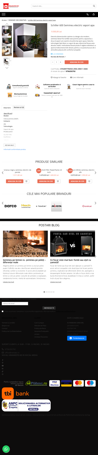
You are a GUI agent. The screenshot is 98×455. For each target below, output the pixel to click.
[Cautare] (94, 6)
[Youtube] (2, 366)
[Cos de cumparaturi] (93, 14)
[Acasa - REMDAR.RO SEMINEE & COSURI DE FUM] (14, 6)
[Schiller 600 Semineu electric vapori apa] (30, 40)
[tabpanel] (30, 40)
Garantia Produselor (41, 331)
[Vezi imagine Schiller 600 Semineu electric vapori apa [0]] (7, 31)
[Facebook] (2, 360)
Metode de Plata (40, 326)
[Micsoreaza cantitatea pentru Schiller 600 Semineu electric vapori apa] (52, 62)
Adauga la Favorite (59, 77)
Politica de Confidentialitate (65, 311)
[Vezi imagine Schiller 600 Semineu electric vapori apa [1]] (7, 41)
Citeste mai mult (8, 282)
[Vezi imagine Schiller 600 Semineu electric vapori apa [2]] (7, 51)
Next (7, 67)
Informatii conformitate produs (15, 149)
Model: (6, 116)
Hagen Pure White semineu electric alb (80, 171)
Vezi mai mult (9, 145)
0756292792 (10, 349)
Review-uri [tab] (19, 107)
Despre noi (5, 326)
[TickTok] (2, 371)
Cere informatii (77, 77)
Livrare (36, 334)
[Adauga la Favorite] (26, 181)
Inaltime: (7, 137)
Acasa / (5, 20)
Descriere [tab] (7, 108)
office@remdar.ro (11, 352)
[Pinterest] (2, 363)
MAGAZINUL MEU (9, 318)
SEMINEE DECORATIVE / (18, 20)
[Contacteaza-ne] (87, 14)
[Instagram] (2, 374)
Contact (4, 328)
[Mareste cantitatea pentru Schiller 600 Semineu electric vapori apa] (60, 62)
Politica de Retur (40, 328)
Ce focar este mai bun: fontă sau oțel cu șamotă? (70, 261)
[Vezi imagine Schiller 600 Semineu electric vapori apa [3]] (7, 61)
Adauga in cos (76, 62)
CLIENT (37, 318)
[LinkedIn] (2, 368)
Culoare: (7, 121)
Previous (7, 24)
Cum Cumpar (39, 323)
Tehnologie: (8, 126)
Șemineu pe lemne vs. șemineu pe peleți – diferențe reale (24, 261)
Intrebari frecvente (41, 337)
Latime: (7, 142)
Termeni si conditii (8, 323)
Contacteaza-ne (78, 338)
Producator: (8, 131)
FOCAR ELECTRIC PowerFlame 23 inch (49, 171)
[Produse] (4, 15)
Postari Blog (49, 225)
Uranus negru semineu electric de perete (17, 171)
